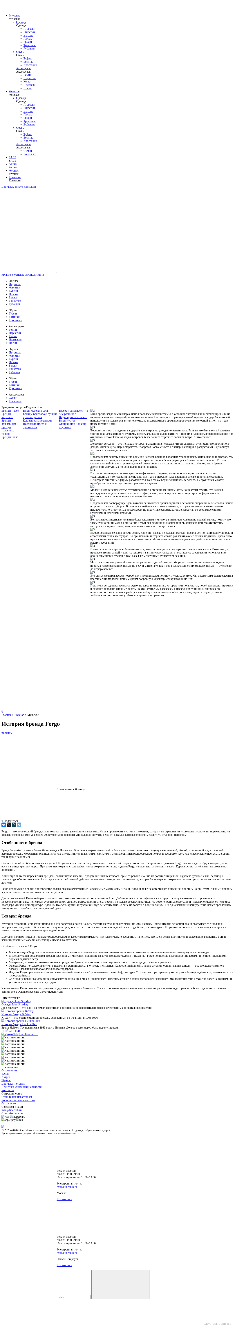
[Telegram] (19, 825)
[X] (9, 825)
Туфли (28, 58)
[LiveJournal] (14, 825)
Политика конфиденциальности (21, 1086)
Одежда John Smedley (14, 1004)
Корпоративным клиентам (18, 1100)
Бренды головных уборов (7, 430)
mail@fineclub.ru (11, 1110)
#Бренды (6, 732)
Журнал (14, 170)
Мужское (14, 15)
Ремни (28, 74)
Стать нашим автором (217, 1323)
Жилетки (29, 32)
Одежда (21, 22)
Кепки (27, 81)
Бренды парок (10, 410)
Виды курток (67, 420)
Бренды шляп (9, 437)
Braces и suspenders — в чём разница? (73, 412)
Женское (14, 91)
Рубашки (29, 48)
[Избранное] (29, 651)
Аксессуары (23, 68)
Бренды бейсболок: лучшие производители (40, 415)
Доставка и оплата (13, 1083)
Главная (6, 714)
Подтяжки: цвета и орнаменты (35, 425)
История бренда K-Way (16, 1014)
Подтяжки (30, 84)
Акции (13, 163)
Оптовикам (8, 1103)
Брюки (28, 41)
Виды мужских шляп (36, 410)
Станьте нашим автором (16, 1096)
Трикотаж (30, 45)
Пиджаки (29, 28)
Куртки (28, 35)
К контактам (64, 1199)
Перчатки (30, 78)
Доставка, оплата (12, 186)
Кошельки (30, 154)
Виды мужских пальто (73, 417)
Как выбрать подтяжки (37, 420)
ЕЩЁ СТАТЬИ (10, 1030)
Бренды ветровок (7, 415)
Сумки (28, 150)
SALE (12, 157)
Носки (28, 88)
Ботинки (29, 61)
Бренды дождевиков (9, 422)
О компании (9, 1070)
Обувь (20, 51)
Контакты (15, 177)
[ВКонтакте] (3, 825)
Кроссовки (30, 65)
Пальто (28, 38)
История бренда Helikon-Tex (19, 1024)
